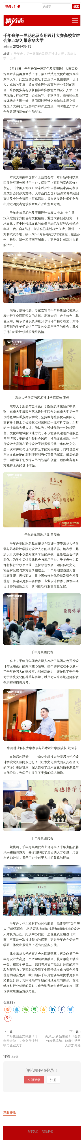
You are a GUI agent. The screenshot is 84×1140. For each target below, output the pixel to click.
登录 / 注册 (12, 6)
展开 (74, 20)
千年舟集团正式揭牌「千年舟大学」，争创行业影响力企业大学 (20, 1040)
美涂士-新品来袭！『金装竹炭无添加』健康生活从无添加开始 (63, 1040)
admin (8, 46)
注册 (53, 1079)
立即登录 (34, 1079)
